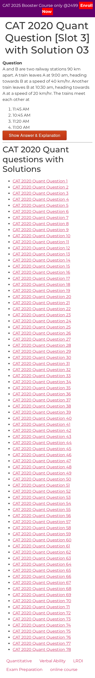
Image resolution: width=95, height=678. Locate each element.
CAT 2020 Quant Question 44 (42, 442)
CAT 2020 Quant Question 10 (41, 235)
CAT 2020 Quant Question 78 (42, 649)
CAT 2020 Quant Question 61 (41, 546)
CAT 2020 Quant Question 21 (41, 302)
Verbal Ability (53, 660)
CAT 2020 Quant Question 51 (41, 485)
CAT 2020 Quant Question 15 (41, 266)
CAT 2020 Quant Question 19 (41, 290)
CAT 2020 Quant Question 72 (42, 613)
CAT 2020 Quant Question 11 (41, 242)
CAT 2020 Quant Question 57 (42, 521)
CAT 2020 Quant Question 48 (42, 467)
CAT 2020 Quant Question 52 (42, 491)
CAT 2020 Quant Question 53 (42, 497)
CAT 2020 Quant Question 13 (41, 254)
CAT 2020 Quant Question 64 (42, 564)
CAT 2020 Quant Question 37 (42, 400)
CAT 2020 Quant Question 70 (42, 600)
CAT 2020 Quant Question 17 (41, 278)
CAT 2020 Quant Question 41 (41, 424)
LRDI (78, 660)
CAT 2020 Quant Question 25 (42, 327)
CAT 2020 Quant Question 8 (41, 223)
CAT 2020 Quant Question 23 (42, 315)
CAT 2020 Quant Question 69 (42, 594)
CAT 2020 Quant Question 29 (42, 351)
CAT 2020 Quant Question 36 (42, 394)
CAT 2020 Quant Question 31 (41, 363)
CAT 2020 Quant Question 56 (42, 515)
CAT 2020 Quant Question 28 (42, 345)
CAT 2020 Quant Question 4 (41, 199)
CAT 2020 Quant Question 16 (41, 272)
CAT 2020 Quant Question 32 (42, 369)
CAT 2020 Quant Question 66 (42, 576)
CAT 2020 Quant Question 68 (42, 588)
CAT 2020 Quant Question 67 (42, 582)
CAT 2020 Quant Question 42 (42, 430)
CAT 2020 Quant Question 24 (42, 321)
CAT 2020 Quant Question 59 (42, 534)
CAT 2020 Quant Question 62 (42, 552)
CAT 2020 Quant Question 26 (42, 333)
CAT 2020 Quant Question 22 (42, 308)
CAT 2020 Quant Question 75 (42, 631)
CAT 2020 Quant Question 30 (42, 357)
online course (64, 669)
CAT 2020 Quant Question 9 (41, 229)
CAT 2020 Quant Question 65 (42, 570)
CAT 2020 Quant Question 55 (42, 509)
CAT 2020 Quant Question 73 (42, 619)
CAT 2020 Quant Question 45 (42, 448)
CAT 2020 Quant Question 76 (42, 637)
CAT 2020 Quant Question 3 (40, 193)
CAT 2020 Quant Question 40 (42, 418)
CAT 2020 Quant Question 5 (40, 205)
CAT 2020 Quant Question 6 (41, 211)
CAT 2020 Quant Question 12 (41, 248)
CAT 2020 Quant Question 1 (40, 181)
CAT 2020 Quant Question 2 (40, 187)
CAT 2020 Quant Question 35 (42, 388)
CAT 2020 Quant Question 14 (41, 260)
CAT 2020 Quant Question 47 (42, 461)
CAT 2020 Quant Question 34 (42, 381)
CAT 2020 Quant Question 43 (42, 436)
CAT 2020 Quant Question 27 (42, 339)
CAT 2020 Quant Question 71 (41, 606)
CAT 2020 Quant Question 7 (40, 217)
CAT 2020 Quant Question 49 (42, 473)
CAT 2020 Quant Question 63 (42, 558)
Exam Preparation (24, 669)
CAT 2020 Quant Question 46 (42, 454)
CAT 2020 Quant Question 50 (42, 479)
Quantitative (19, 660)
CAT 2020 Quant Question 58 (42, 527)
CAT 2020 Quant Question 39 (42, 412)
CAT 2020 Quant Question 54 (42, 503)
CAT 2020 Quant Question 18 (41, 284)
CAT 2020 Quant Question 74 (42, 625)
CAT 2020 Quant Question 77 (42, 643)
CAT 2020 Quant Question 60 (42, 540)
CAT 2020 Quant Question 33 (42, 375)
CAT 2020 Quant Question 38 (42, 406)
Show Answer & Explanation (34, 135)
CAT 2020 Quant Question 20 (42, 296)
